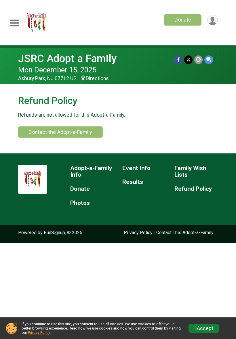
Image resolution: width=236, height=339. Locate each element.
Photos (80, 203)
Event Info (136, 168)
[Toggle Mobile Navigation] (14, 23)
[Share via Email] (198, 59)
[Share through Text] (208, 59)
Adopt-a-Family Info (91, 171)
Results (132, 182)
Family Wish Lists (190, 171)
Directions (97, 78)
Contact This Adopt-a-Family (185, 232)
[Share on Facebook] (178, 59)
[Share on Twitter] (188, 59)
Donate (182, 20)
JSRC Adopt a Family (67, 58)
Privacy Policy (138, 232)
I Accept (203, 328)
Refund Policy (193, 189)
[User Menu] (212, 20)
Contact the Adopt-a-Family (60, 132)
